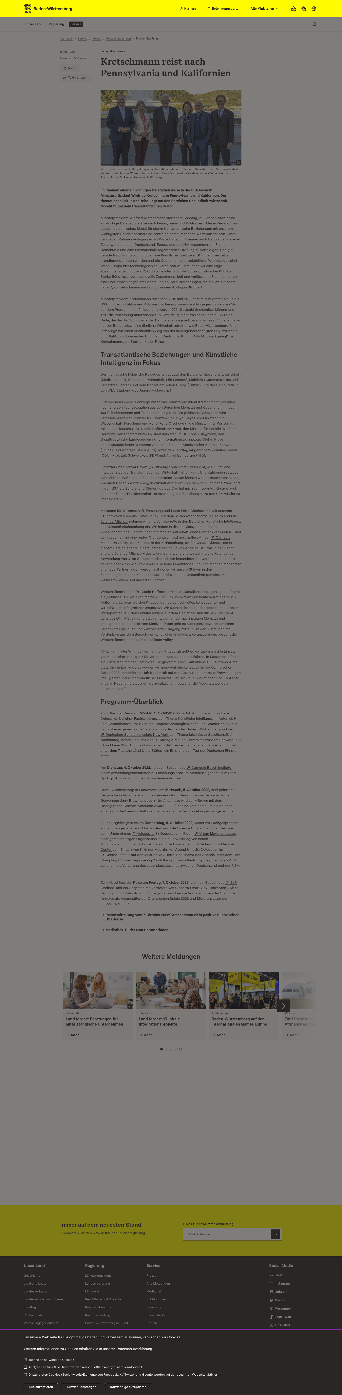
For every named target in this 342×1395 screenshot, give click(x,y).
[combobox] (265, 8)
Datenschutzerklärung (134, 1349)
